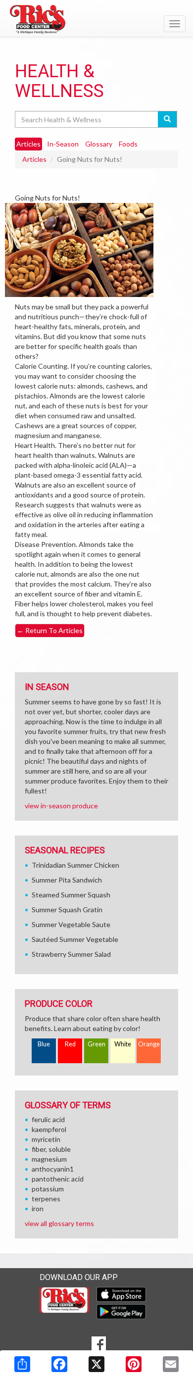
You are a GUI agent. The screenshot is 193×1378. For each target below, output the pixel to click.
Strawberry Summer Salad (71, 954)
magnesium (49, 1159)
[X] (96, 1364)
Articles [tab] (28, 144)
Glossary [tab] (98, 144)
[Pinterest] (134, 1364)
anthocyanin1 (53, 1169)
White (122, 1044)
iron (38, 1208)
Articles (34, 159)
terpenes (46, 1198)
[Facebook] (59, 1364)
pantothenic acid (58, 1179)
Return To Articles (50, 630)
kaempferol (49, 1129)
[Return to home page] (96, 19)
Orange (149, 1044)
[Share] (22, 1364)
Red (70, 1044)
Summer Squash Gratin (67, 909)
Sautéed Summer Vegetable (75, 939)
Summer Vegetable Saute (71, 924)
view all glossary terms (59, 1223)
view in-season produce (61, 805)
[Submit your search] (167, 119)
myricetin (46, 1139)
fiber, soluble (51, 1149)
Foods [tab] (128, 144)
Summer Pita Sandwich (67, 880)
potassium (48, 1188)
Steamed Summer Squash (71, 894)
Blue (44, 1044)
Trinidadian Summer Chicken (75, 865)
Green (96, 1044)
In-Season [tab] (63, 144)
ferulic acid (48, 1119)
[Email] (171, 1364)
